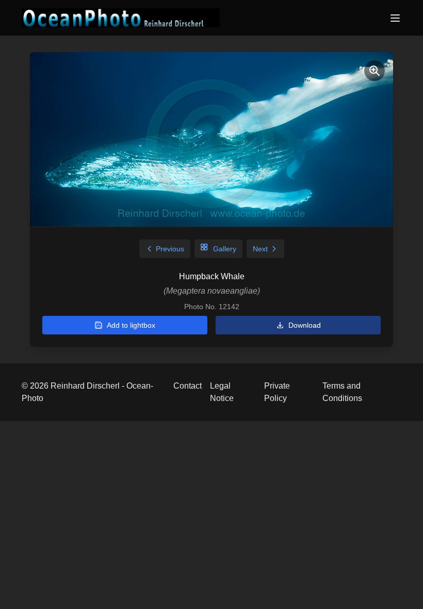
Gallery (224, 249)
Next (260, 249)
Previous (170, 249)
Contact (187, 385)
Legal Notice (222, 392)
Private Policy (277, 392)
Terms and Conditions (342, 392)
